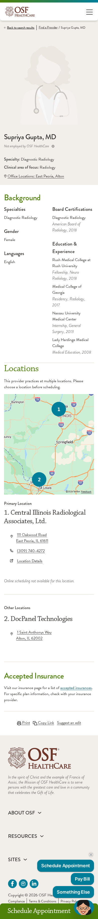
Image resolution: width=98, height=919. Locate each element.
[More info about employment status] (53, 146)
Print (25, 723)
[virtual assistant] (84, 907)
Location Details (29, 561)
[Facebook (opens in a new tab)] (12, 883)
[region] (49, 444)
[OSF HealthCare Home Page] (20, 12)
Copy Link (45, 723)
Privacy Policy (70, 901)
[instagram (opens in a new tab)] (23, 883)
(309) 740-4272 (31, 551)
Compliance (16, 901)
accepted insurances (76, 688)
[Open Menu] (89, 12)
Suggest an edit (69, 723)
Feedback (86, 491)
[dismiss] (91, 855)
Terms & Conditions (42, 901)
